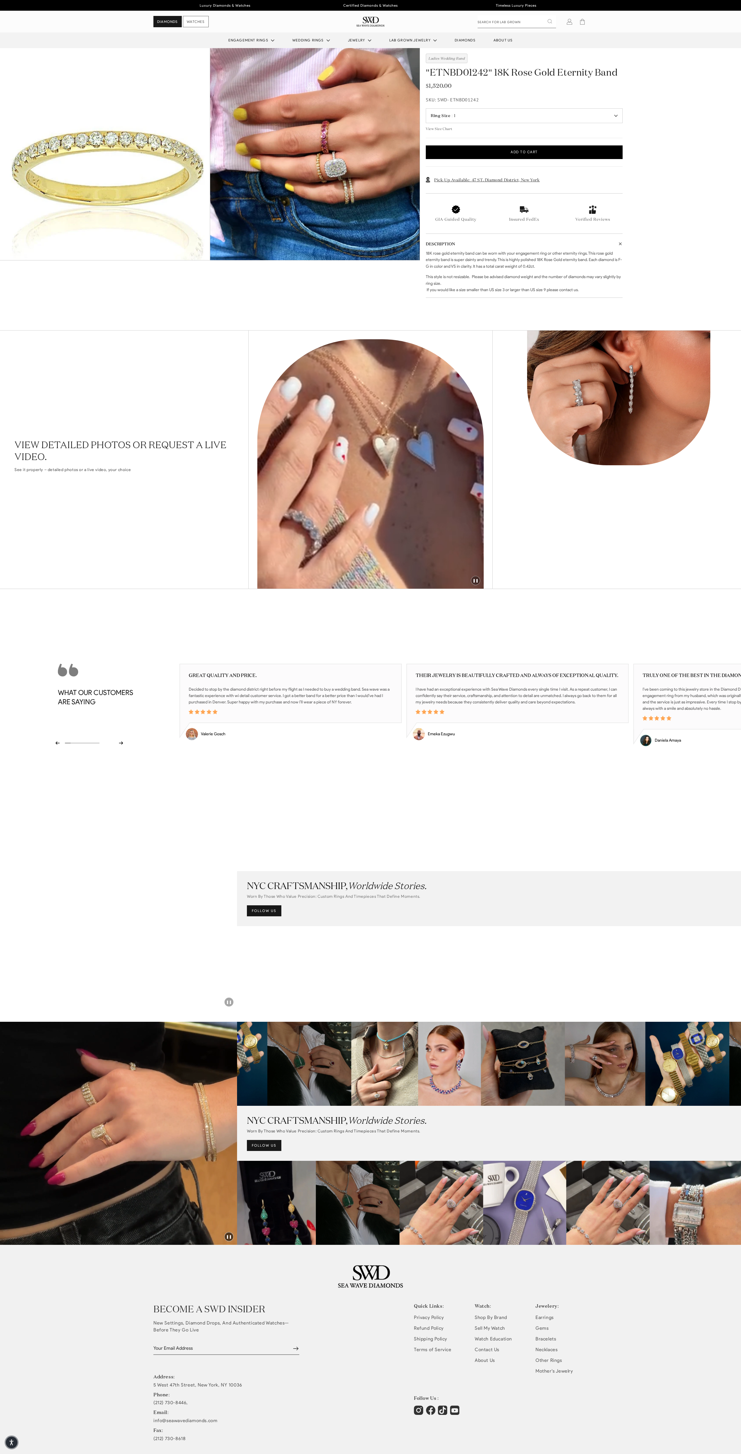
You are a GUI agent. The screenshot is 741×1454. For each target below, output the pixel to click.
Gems (542, 1328)
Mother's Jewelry (554, 1371)
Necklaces (546, 1349)
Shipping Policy (430, 1339)
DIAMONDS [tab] (167, 21)
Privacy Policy (429, 1317)
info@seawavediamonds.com (185, 1420)
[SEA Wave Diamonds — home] (370, 21)
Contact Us (487, 1349)
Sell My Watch (490, 1328)
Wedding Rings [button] (308, 40)
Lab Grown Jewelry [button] (410, 40)
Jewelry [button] (357, 40)
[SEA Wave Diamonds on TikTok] (455, 1413)
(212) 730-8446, (170, 1402)
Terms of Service (433, 1349)
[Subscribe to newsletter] (295, 1348)
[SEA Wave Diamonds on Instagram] (419, 1413)
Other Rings (548, 1360)
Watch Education (493, 1339)
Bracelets (545, 1339)
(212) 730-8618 (169, 1438)
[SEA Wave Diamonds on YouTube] (443, 1413)
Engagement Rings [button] (248, 40)
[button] (582, 22)
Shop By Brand (491, 1317)
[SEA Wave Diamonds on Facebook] (431, 1413)
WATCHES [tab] (196, 21)
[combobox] (517, 21)
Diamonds (465, 40)
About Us (503, 40)
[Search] (549, 21)
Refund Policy (429, 1328)
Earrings (544, 1317)
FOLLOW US (264, 910)
